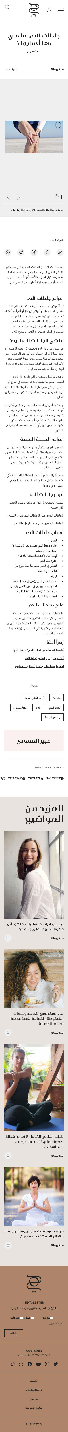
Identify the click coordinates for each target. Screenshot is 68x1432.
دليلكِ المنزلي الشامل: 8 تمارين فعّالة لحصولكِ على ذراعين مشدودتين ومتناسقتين (34, 1141)
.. (24, 666)
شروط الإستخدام (34, 1389)
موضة (46, 1317)
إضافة (13, 1333)
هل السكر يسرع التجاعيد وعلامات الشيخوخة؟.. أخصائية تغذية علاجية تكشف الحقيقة (37, 1018)
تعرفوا (24, 650)
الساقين (30, 666)
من (44, 650)
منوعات (15, 1317)
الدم (31, 650)
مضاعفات (49, 666)
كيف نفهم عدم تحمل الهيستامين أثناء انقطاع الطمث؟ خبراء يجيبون (34, 1233)
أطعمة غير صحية (34, 697)
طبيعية (50, 658)
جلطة (39, 666)
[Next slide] (8, 197)
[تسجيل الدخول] (49, 10)
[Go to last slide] (18, 197)
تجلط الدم (55, 707)
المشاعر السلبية (52, 717)
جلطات (56, 697)
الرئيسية (34, 1380)
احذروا (60, 666)
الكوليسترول (20, 707)
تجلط (37, 650)
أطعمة (59, 650)
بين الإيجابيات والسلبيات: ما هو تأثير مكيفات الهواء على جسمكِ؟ (35, 926)
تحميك (50, 650)
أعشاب (59, 658)
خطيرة (19, 666)
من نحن (34, 1398)
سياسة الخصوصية (34, 1407)
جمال (27, 1317)
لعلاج (41, 658)
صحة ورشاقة (57, 69)
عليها (16, 650)
